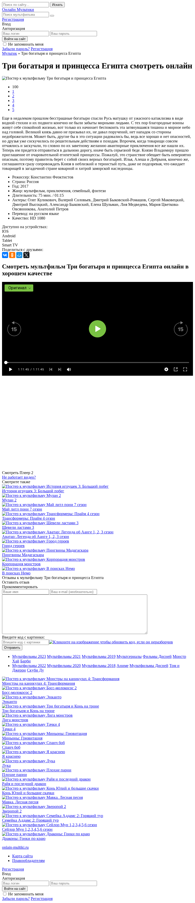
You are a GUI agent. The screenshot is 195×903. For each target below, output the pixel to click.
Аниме (122, 665)
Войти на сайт (15, 39)
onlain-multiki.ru (15, 847)
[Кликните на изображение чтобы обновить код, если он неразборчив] (111, 642)
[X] (26, 255)
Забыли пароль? (16, 49)
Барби (25, 661)
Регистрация (13, 19)
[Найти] (52, 15)
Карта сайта (22, 856)
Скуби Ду (35, 670)
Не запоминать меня (25, 44)
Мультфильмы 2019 (99, 656)
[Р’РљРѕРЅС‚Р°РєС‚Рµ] (5, 255)
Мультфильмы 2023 (29, 656)
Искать (57, 5)
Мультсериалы (129, 656)
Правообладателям (28, 860)
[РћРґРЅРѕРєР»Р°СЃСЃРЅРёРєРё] (12, 255)
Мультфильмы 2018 (99, 665)
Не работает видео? (19, 477)
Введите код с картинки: (23, 637)
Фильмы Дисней (157, 656)
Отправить (12, 647)
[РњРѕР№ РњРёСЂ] (19, 255)
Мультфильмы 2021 (64, 656)
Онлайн (18, 9)
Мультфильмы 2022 (29, 665)
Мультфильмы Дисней (148, 665)
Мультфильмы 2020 (64, 665)
